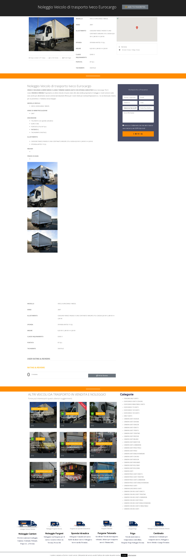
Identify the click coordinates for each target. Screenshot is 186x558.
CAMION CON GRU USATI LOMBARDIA (135, 497)
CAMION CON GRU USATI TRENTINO (135, 494)
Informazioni (132, 555)
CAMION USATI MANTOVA (132, 442)
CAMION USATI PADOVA (131, 436)
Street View (126, 50)
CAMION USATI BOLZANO (132, 465)
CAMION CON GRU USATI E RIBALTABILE (136, 506)
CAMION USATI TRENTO (131, 430)
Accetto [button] (124, 555)
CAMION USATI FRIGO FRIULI (132, 448)
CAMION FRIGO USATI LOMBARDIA (134, 480)
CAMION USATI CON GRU (131, 456)
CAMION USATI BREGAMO (132, 462)
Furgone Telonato (107, 533)
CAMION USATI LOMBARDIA (132, 445)
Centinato (158, 533)
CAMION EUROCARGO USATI (133, 488)
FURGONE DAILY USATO (131, 398)
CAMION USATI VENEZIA (131, 424)
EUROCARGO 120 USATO (131, 410)
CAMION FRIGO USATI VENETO (133, 474)
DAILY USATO (128, 416)
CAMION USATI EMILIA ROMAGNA (134, 453)
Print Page (67, 58)
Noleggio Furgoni (54, 533)
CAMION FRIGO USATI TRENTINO (134, 477)
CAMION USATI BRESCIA (131, 459)
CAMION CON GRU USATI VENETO (134, 491)
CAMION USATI (128, 471)
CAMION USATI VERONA (131, 422)
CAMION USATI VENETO (131, 427)
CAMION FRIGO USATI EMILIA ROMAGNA (136, 483)
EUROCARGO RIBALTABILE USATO (134, 404)
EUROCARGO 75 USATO (131, 407)
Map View (136, 50)
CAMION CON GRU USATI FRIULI (133, 500)
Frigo (132, 533)
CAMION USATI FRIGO (130, 451)
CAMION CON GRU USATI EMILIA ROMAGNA (137, 503)
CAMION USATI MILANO (131, 439)
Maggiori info (149, 128)
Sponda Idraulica (80, 533)
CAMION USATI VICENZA (131, 419)
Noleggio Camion (27, 534)
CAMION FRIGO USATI (130, 485)
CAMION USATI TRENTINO (132, 433)
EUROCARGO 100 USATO (131, 413)
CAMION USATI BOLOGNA (132, 468)
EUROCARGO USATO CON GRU (133, 401)
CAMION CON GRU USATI (131, 509)
